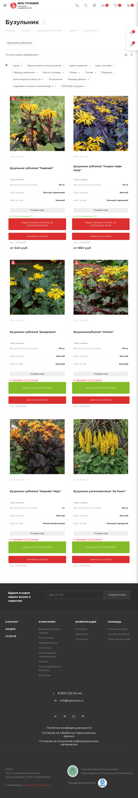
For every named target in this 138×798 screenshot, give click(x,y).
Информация (85, 621)
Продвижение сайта (81, 782)
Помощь (114, 621)
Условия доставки (119, 634)
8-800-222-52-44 (70, 693)
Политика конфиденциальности (69, 727)
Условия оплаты (117, 629)
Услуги (10, 636)
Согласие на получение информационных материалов (69, 742)
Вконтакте (55, 716)
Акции (10, 629)
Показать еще (37, 210)
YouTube (73, 716)
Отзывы (43, 661)
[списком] (131, 55)
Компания (47, 621)
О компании (46, 637)
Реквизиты (82, 634)
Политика (81, 639)
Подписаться (117, 595)
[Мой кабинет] (94, 5)
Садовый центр (48, 642)
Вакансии (45, 675)
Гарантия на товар (119, 639)
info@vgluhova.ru (71, 700)
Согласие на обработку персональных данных (69, 734)
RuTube (83, 716)
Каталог (12, 621)
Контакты (81, 629)
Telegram (64, 716)
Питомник (45, 647)
